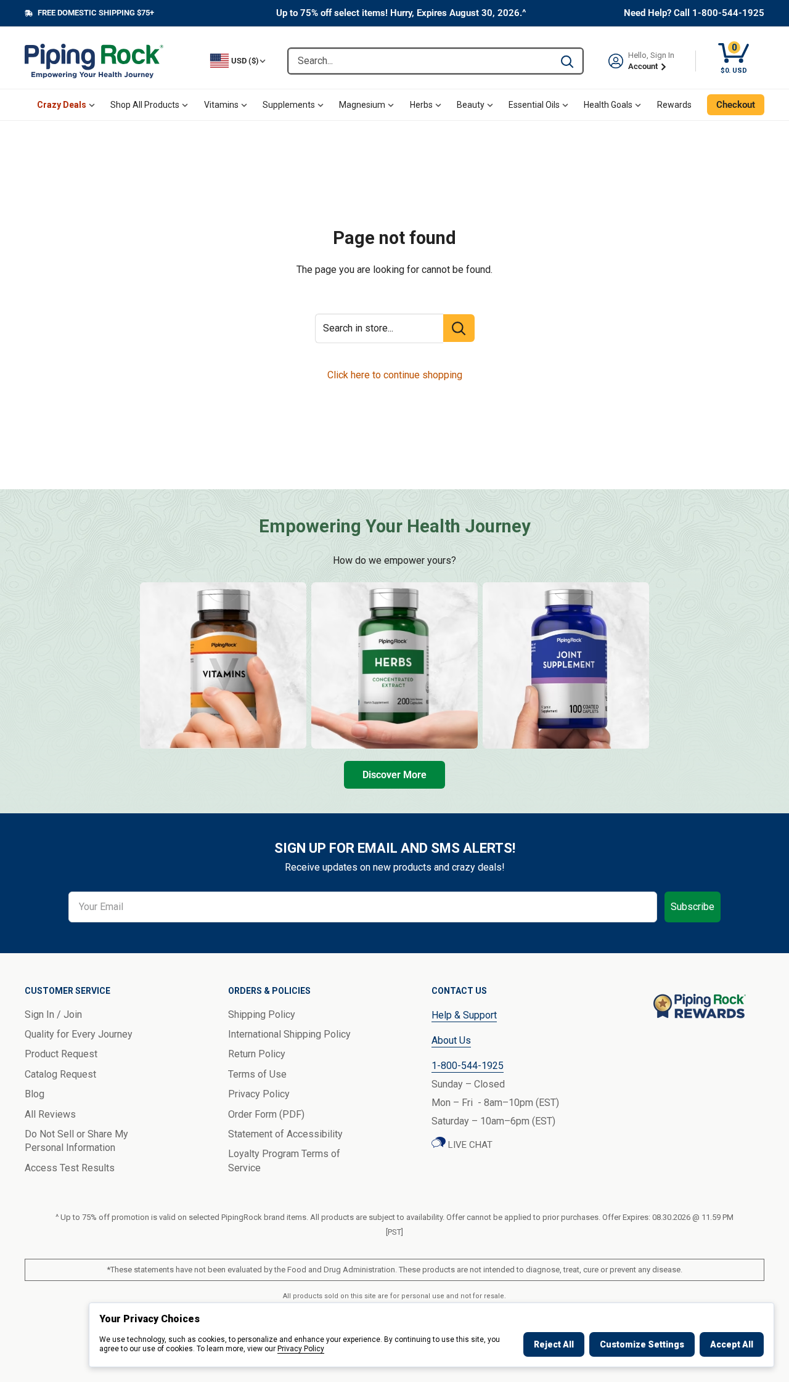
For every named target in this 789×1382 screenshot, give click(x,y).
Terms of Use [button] (257, 1074)
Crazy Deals (61, 105)
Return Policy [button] (256, 1054)
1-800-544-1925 (467, 1065)
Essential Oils (534, 105)
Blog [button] (34, 1094)
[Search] (567, 61)
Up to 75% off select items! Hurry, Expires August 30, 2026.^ (401, 12)
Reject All (554, 1344)
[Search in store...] (459, 328)
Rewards (674, 105)
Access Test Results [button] (70, 1168)
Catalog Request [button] (60, 1074)
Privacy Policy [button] (259, 1094)
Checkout (735, 104)
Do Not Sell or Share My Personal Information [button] (76, 1140)
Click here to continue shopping (394, 375)
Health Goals (608, 105)
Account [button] (644, 66)
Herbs (421, 105)
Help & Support (464, 1015)
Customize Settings (642, 1344)
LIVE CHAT (469, 1144)
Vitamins (221, 105)
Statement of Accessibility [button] (285, 1134)
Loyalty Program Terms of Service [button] (284, 1160)
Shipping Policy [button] (261, 1014)
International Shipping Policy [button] (289, 1034)
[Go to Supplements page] (566, 665)
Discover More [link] (394, 775)
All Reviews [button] (50, 1114)
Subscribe (692, 907)
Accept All (731, 1344)
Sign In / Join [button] (53, 1014)
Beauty (470, 105)
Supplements (289, 105)
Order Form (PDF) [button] (266, 1114)
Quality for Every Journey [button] (79, 1034)
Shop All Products (144, 105)
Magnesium (362, 105)
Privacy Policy (300, 1348)
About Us (451, 1040)
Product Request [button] (61, 1054)
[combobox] (420, 61)
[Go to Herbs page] (394, 665)
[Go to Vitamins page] (223, 665)
